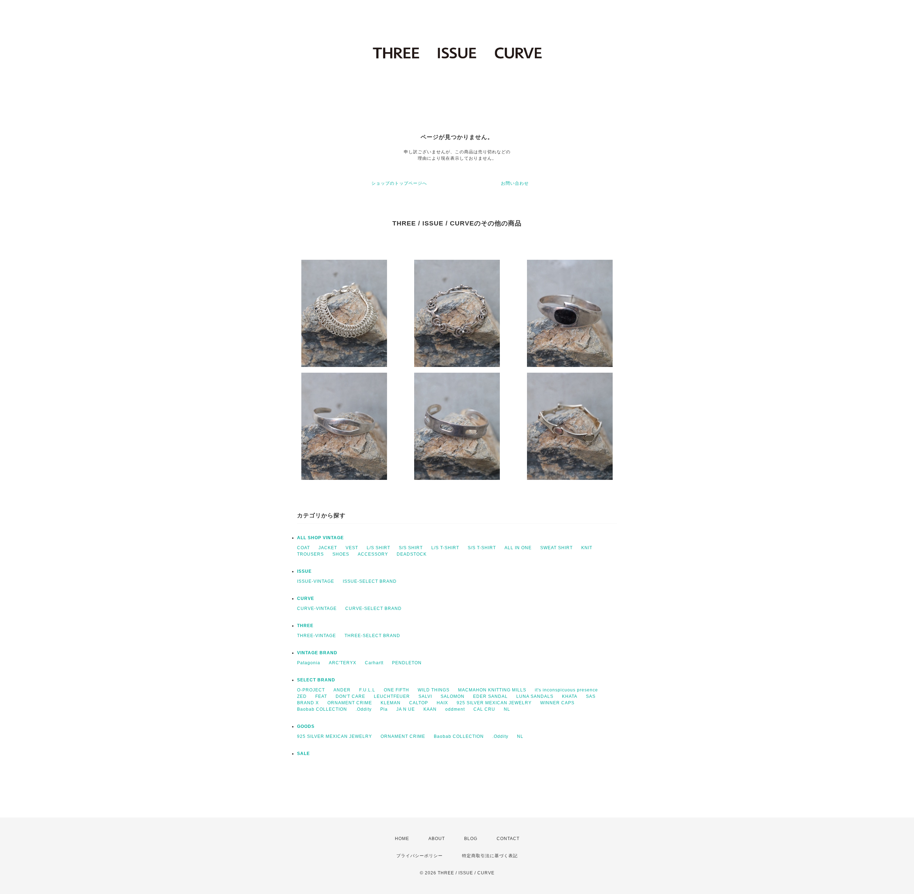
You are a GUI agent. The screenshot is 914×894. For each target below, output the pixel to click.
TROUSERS (310, 554)
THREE (305, 625)
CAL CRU (484, 709)
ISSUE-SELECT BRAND (370, 581)
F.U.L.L (367, 689)
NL (507, 709)
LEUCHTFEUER (392, 696)
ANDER (342, 689)
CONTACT (508, 838)
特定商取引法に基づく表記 (490, 855)
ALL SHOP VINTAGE (320, 537)
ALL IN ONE (518, 547)
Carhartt (374, 662)
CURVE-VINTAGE (317, 608)
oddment (455, 709)
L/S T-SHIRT (445, 547)
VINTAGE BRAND (317, 652)
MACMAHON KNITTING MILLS (492, 689)
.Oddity (364, 709)
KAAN (430, 709)
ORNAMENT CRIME (349, 702)
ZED (302, 696)
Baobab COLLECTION (322, 709)
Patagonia (308, 662)
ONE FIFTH (396, 689)
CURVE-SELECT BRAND (373, 608)
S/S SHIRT (411, 547)
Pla (384, 709)
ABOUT (436, 838)
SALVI (425, 696)
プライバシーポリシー (419, 855)
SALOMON (452, 696)
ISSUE (304, 571)
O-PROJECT (311, 689)
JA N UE (405, 709)
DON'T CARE (350, 696)
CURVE (305, 598)
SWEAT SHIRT (556, 547)
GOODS (306, 726)
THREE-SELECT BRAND (372, 635)
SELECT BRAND (316, 679)
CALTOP (418, 702)
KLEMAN (391, 702)
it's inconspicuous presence (566, 689)
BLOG (470, 838)
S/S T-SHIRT (482, 547)
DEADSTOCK (412, 554)
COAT (303, 547)
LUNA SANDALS (534, 696)
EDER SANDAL (490, 696)
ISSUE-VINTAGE (315, 581)
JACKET (327, 547)
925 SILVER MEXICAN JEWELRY (494, 702)
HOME (402, 838)
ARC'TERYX (342, 662)
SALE (303, 753)
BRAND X (308, 702)
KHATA (569, 696)
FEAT (321, 696)
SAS (591, 696)
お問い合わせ (515, 183)
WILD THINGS (434, 689)
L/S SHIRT (378, 547)
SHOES (340, 554)
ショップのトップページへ (399, 183)
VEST (352, 547)
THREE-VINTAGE (316, 635)
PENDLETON (407, 662)
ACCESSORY (373, 554)
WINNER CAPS (557, 702)
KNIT (586, 547)
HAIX (442, 702)
